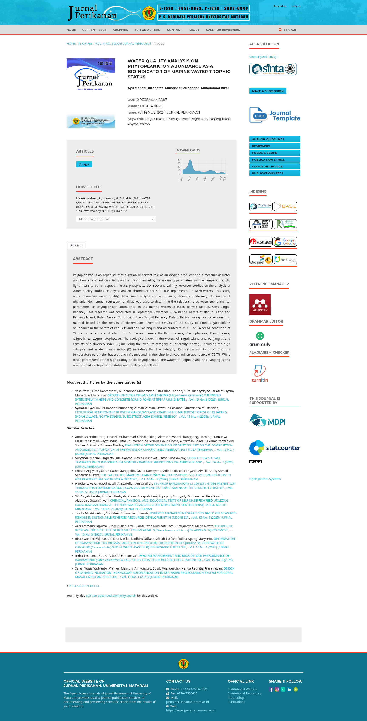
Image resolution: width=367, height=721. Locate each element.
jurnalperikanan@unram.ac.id (187, 702)
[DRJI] (261, 224)
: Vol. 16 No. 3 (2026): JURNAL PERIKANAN (168, 479)
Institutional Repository (244, 693)
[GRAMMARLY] (260, 339)
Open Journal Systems (265, 479)
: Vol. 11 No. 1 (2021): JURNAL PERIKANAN (149, 577)
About (194, 29)
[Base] (285, 206)
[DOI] (261, 259)
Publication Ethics (268, 159)
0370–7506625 (187, 693)
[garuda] (261, 241)
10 (91, 586)
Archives (120, 29)
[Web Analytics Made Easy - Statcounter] (255, 461)
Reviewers (261, 146)
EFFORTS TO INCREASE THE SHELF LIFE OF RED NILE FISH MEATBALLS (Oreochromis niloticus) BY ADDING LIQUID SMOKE (153, 528)
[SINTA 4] (273, 69)
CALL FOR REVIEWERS (223, 29)
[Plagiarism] (260, 373)
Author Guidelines (268, 139)
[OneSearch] (285, 259)
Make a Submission (268, 91)
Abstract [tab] (76, 245)
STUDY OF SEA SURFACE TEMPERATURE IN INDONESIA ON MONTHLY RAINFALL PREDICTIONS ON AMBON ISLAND (148, 460)
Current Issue (94, 29)
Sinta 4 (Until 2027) (262, 57)
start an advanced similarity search (111, 595)
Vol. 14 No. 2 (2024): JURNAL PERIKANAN (123, 43)
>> (98, 586)
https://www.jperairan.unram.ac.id (190, 710)
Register (280, 6)
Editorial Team (147, 29)
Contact (174, 29)
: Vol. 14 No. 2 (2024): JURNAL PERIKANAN (122, 509)
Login (296, 6)
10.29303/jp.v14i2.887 (151, 100)
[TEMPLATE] (274, 114)
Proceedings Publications (236, 700)
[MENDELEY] (260, 304)
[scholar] (285, 241)
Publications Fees (267, 173)
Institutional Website (242, 689)
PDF (85, 164)
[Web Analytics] (274, 447)
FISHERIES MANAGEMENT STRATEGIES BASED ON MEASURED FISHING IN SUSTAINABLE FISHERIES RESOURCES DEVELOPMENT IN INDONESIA (156, 515)
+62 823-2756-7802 (194, 689)
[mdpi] (267, 420)
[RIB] (285, 224)
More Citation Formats (94, 219)
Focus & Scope (264, 152)
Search (289, 29)
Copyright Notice (267, 166)
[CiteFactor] (261, 206)
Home (71, 29)
